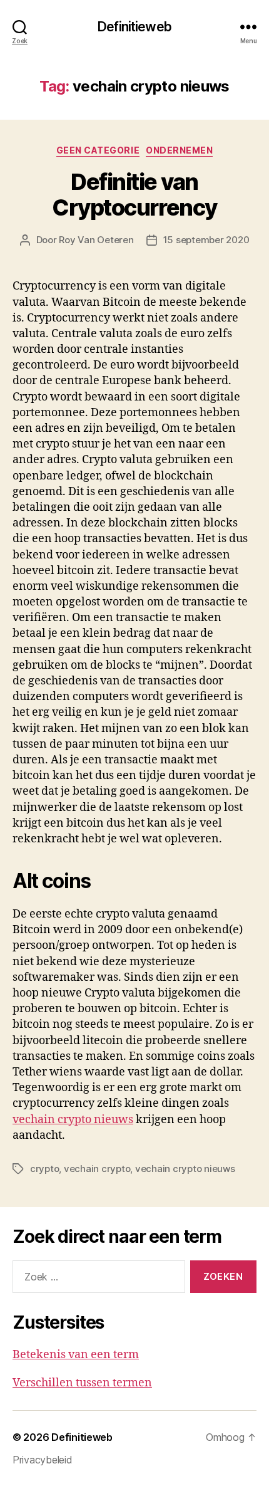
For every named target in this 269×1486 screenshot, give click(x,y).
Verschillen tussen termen (82, 1383)
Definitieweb (134, 26)
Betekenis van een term (76, 1354)
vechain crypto (97, 1169)
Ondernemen (179, 150)
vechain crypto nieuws (73, 1119)
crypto (44, 1169)
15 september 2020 (206, 240)
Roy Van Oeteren (96, 240)
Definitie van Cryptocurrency (134, 194)
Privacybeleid (43, 1459)
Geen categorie (98, 150)
